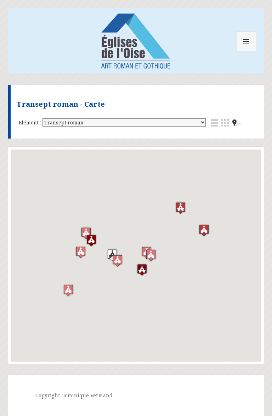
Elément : (30, 122)
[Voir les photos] (225, 123)
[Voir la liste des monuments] (214, 123)
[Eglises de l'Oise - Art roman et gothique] (136, 40)
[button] (80, 252)
